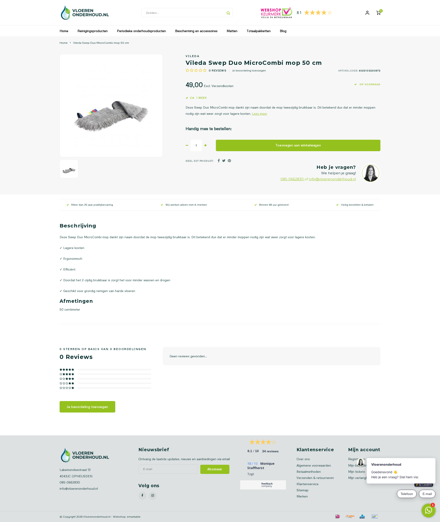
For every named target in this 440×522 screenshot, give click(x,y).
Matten (232, 31)
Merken (302, 496)
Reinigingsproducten (92, 31)
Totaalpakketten (259, 31)
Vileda (192, 56)
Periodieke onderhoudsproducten (141, 31)
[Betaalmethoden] (337, 516)
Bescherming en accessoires (196, 31)
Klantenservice (308, 484)
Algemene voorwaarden (314, 465)
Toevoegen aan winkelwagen (298, 145)
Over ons (303, 459)
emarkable (133, 516)
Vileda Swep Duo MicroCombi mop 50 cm (101, 42)
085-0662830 (292, 179)
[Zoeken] (228, 12)
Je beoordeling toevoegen (249, 70)
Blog (283, 31)
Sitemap (302, 490)
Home (64, 31)
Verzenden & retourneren (315, 478)
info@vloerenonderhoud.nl (332, 179)
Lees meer (259, 113)
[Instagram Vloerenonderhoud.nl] (153, 496)
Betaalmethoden (309, 471)
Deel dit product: (200, 160)
